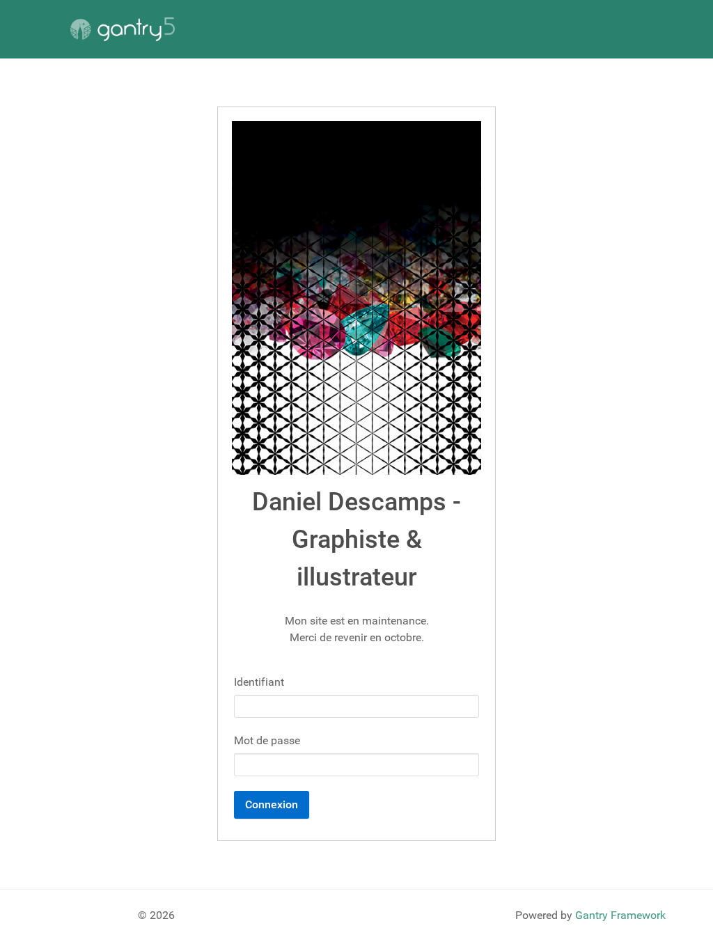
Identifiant (259, 682)
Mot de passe (267, 740)
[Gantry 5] (122, 29)
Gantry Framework (620, 915)
